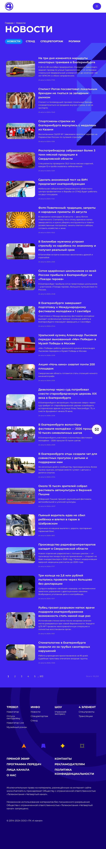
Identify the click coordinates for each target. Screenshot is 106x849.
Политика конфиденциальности (74, 771)
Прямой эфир (18, 758)
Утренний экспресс (60, 713)
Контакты (63, 758)
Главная (9, 23)
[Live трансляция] (13, 836)
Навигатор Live (15, 723)
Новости (21, 23)
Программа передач (24, 764)
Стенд (30, 41)
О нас (11, 775)
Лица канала (18, 769)
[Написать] (97, 429)
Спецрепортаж (51, 41)
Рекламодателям (70, 764)
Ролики (74, 41)
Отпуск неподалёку (13, 717)
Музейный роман (17, 727)
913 (41, 676)
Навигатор (13, 712)
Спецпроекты (87, 712)
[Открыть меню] (97, 6)
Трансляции (86, 716)
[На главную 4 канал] (9, 6)
